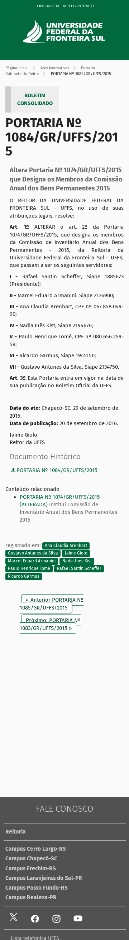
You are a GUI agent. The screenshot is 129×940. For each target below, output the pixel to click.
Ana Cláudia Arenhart (66, 545)
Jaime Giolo (76, 553)
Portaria (88, 68)
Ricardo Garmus (23, 576)
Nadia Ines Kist (77, 560)
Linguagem (48, 6)
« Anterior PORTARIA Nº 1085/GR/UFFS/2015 (51, 604)
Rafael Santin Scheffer (79, 568)
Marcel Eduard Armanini (32, 560)
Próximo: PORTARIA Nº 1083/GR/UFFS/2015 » (50, 624)
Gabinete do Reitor (22, 73)
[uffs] (74, 31)
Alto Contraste (79, 6)
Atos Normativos (54, 68)
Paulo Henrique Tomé (29, 568)
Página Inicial (17, 68)
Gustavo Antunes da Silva (33, 553)
